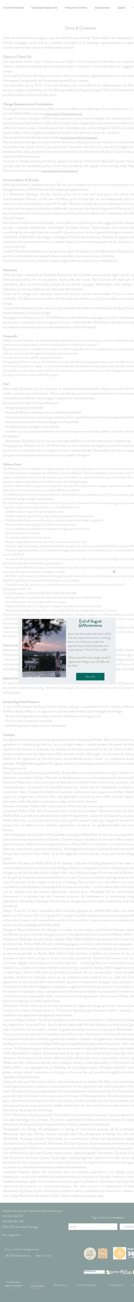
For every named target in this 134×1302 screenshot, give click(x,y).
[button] (114, 571)
